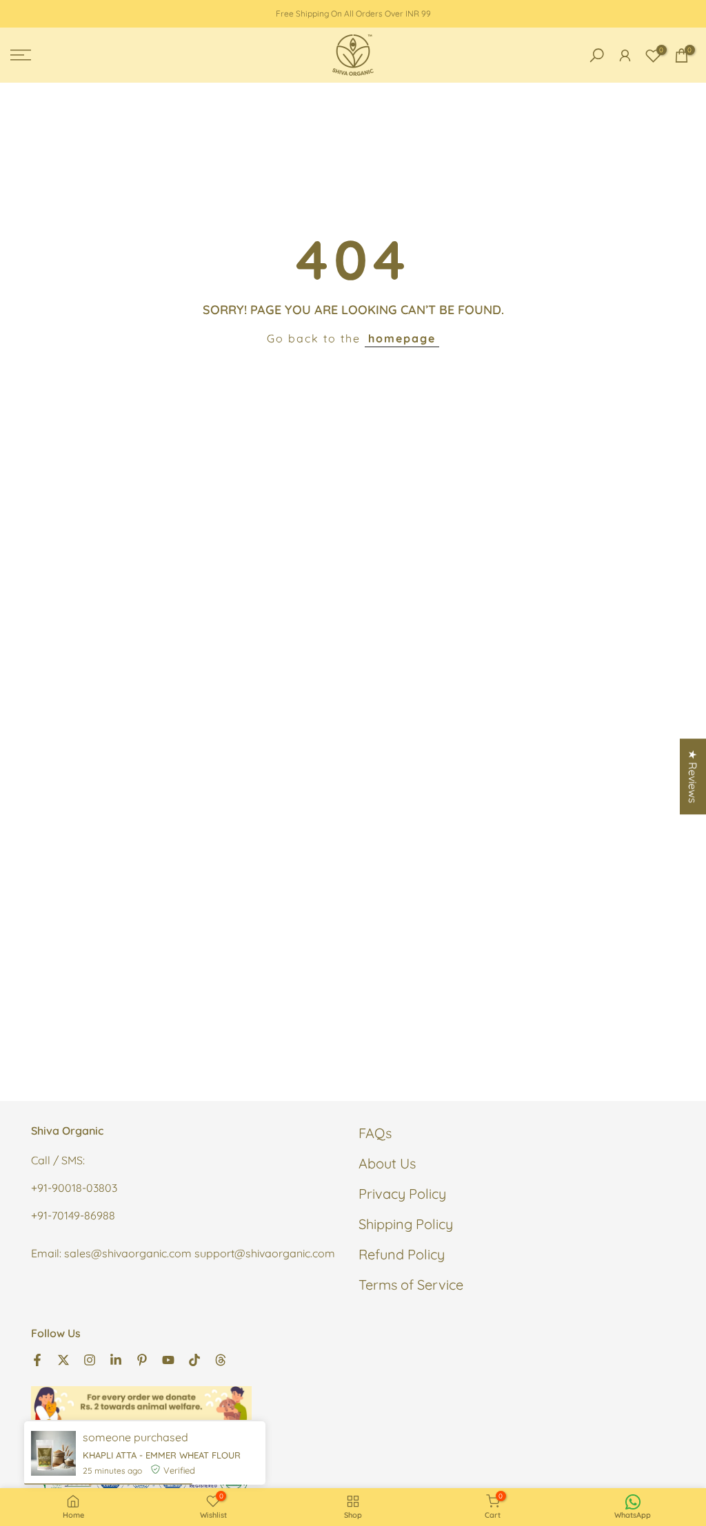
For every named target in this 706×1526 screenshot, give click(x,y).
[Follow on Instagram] (89, 1358)
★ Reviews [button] (693, 776)
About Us (387, 1163)
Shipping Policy (406, 1224)
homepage (402, 338)
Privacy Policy (402, 1193)
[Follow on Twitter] (63, 1358)
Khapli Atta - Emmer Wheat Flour (162, 1455)
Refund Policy (402, 1254)
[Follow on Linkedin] (116, 1358)
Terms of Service (411, 1284)
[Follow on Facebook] (37, 1358)
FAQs (375, 1133)
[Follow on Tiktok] (194, 1358)
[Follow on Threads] (220, 1358)
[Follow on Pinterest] (142, 1358)
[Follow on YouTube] (168, 1358)
